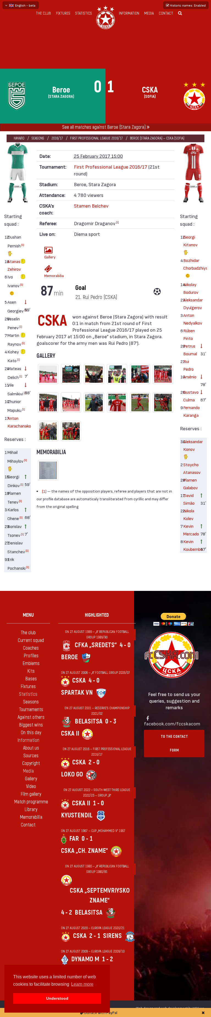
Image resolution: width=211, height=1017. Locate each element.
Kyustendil (77, 815)
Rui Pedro (188, 365)
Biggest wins (31, 725)
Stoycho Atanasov (190, 468)
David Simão (189, 499)
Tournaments (31, 709)
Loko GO (72, 774)
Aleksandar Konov (190, 445)
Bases (31, 679)
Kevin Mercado (190, 529)
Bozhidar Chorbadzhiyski (190, 264)
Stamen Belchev (91, 205)
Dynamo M (85, 959)
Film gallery (31, 794)
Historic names (187, 5)
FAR (74, 839)
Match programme (31, 802)
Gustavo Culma (190, 395)
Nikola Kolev (188, 514)
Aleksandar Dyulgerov (190, 303)
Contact (166, 13)
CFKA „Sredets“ (96, 645)
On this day (31, 733)
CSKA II (70, 733)
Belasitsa (88, 721)
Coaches (31, 648)
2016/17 (57, 138)
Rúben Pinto (189, 334)
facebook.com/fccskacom (172, 723)
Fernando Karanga (190, 411)
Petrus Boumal (190, 349)
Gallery (49, 257)
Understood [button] (57, 998)
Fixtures (63, 13)
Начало (19, 138)
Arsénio (189, 376)
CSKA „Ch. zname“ (84, 851)
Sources (30, 756)
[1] (22, 244)
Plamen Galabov (190, 483)
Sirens (112, 936)
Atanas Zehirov (14, 265)
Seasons (38, 138)
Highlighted (97, 615)
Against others (31, 717)
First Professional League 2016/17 (96, 138)
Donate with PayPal (100, 1012)
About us (31, 748)
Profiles (31, 656)
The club (43, 13)
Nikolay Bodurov (190, 288)
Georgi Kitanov (190, 240)
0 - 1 (87, 839)
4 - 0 (125, 645)
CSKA (79, 680)
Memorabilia (49, 275)
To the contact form (174, 743)
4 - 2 (66, 913)
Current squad (31, 640)
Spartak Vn (77, 693)
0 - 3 (110, 721)
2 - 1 (94, 936)
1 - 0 (98, 803)
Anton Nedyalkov (190, 318)
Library (30, 809)
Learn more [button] (82, 984)
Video (31, 786)
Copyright (31, 763)
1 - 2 (107, 959)
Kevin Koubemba (190, 545)
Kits (31, 671)
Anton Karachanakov (14, 421)
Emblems (31, 663)
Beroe (69, 657)
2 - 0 (93, 762)
